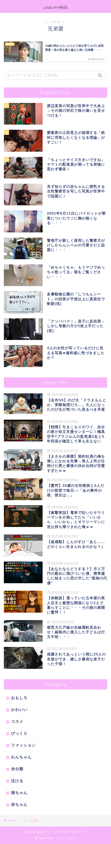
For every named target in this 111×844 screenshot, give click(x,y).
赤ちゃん (19, 804)
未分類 (17, 769)
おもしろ (19, 697)
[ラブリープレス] (55, 7)
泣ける (17, 780)
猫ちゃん (19, 792)
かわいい (19, 709)
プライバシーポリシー (68, 832)
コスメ (17, 721)
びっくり (19, 733)
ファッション (23, 745)
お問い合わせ (36, 832)
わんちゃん (21, 757)
